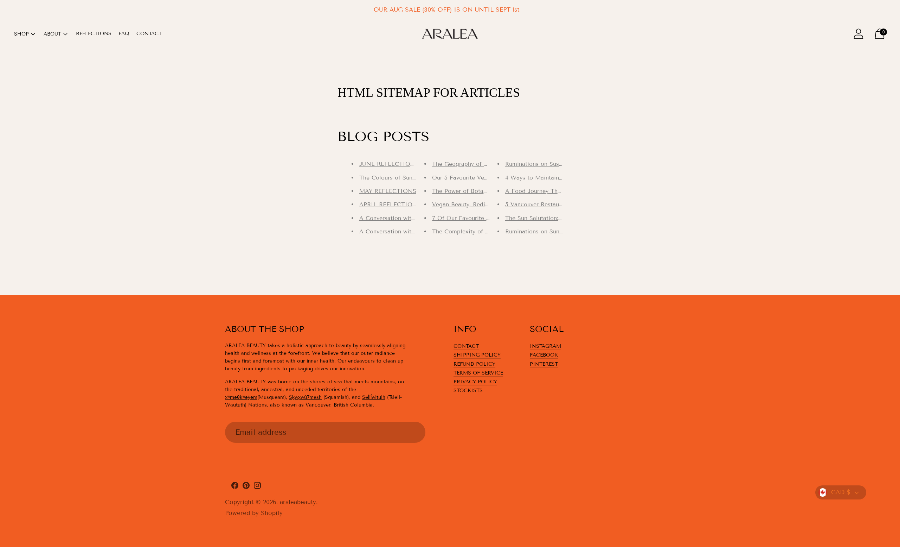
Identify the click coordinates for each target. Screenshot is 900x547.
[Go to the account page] (858, 34)
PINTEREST (544, 364)
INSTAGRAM (545, 346)
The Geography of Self (463, 164)
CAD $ (840, 492)
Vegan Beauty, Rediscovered (470, 204)
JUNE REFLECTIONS (389, 164)
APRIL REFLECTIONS (390, 204)
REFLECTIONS (93, 34)
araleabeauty (298, 502)
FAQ (123, 34)
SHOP (21, 34)
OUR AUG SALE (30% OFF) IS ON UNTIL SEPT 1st (446, 9)
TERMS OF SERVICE (478, 373)
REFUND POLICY (474, 364)
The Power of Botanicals (465, 191)
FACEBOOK (544, 355)
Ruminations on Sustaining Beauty (551, 164)
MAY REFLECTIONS (387, 191)
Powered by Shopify (254, 513)
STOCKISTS (468, 391)
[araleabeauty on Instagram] (257, 487)
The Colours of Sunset (389, 177)
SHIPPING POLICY (477, 355)
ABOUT (52, 34)
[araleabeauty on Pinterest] (246, 487)
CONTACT (149, 34)
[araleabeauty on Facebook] (235, 487)
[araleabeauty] (450, 33)
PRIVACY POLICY (475, 382)
